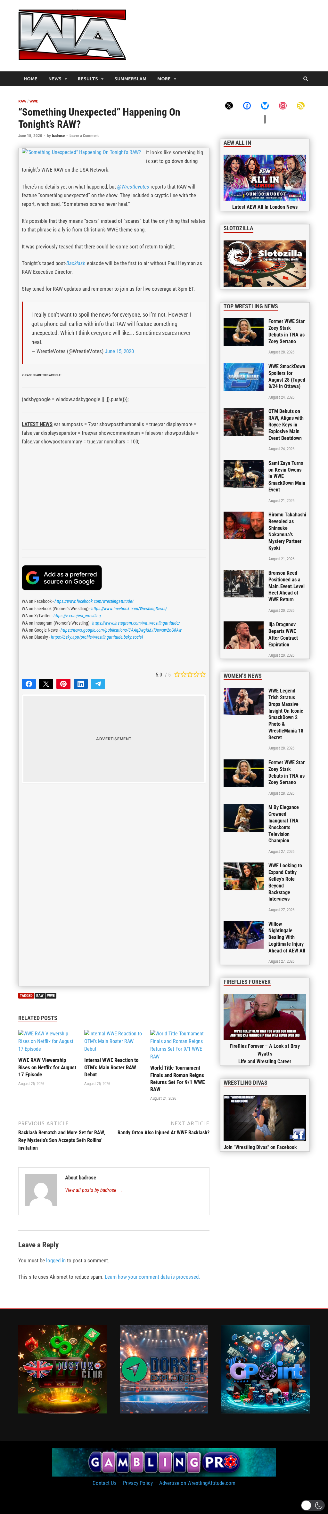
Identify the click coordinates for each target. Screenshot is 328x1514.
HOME (30, 78)
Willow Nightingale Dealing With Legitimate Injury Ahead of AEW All (286, 937)
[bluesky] (265, 105)
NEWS (55, 78)
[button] (313, 1505)
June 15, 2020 (119, 351)
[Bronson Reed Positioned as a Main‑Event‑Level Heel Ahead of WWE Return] (244, 574)
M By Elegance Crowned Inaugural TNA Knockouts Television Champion (283, 824)
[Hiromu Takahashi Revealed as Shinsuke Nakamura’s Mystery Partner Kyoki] (244, 515)
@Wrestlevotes (133, 186)
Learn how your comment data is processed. (152, 1277)
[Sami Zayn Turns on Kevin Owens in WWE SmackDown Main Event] (244, 464)
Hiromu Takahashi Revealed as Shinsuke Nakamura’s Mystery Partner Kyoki (287, 531)
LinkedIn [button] (81, 684)
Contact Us (105, 1483)
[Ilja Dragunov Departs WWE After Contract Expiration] (244, 625)
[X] (229, 105)
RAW (22, 101)
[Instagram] (283, 105)
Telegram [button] (98, 684)
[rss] (301, 105)
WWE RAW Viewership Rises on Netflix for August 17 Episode (47, 1067)
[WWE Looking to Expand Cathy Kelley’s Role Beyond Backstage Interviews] (244, 866)
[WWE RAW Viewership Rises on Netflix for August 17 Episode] (48, 1049)
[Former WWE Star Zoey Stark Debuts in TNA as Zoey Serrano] (244, 322)
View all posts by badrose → (94, 1190)
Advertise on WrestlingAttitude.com (197, 1483)
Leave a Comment (84, 135)
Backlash (76, 263)
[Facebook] (247, 105)
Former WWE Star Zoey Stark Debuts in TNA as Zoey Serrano (286, 331)
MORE (164, 78)
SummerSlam (130, 78)
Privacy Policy (138, 1483)
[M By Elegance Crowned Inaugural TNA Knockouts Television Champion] (244, 808)
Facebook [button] (29, 684)
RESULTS (88, 78)
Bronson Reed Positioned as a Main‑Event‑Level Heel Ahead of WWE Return (286, 586)
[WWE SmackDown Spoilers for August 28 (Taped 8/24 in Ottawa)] (244, 367)
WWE (33, 101)
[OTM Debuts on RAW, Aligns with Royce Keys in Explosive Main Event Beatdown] (244, 412)
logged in (56, 1260)
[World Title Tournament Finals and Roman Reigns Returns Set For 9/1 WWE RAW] (179, 1057)
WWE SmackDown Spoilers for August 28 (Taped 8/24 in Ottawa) (286, 376)
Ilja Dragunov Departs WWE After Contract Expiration (283, 634)
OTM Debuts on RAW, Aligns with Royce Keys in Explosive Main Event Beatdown (286, 424)
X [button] (46, 684)
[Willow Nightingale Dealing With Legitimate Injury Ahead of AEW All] (244, 925)
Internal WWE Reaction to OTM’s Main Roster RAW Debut (111, 1067)
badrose (58, 135)
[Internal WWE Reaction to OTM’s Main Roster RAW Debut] (114, 1049)
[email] (265, 119)
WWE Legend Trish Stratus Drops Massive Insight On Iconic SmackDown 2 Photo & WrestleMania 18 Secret (285, 714)
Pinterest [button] (63, 684)
